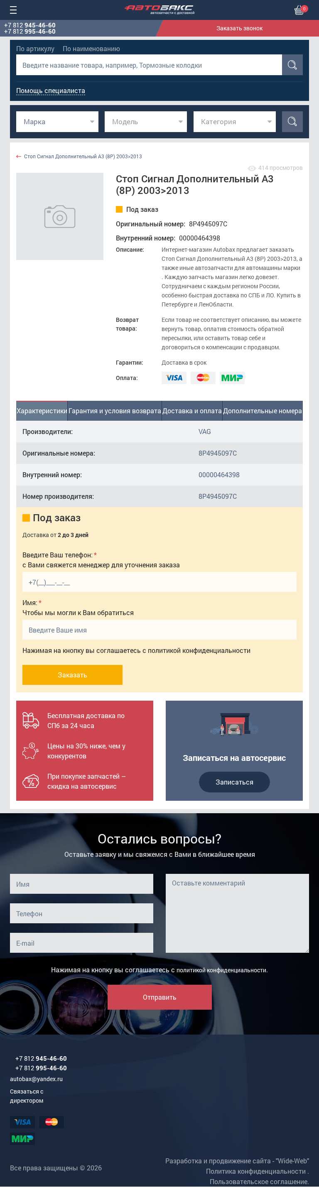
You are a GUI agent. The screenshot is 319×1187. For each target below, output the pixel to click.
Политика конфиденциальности (256, 1171)
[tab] (42, 411)
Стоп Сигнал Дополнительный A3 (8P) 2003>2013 (83, 156)
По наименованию (91, 48)
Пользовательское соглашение (258, 1181)
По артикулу (35, 48)
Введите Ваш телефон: (57, 554)
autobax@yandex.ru (36, 1079)
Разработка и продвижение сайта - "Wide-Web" (237, 1160)
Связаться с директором (26, 1095)
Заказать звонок (239, 28)
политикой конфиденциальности (199, 650)
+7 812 (30, 25)
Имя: (29, 602)
